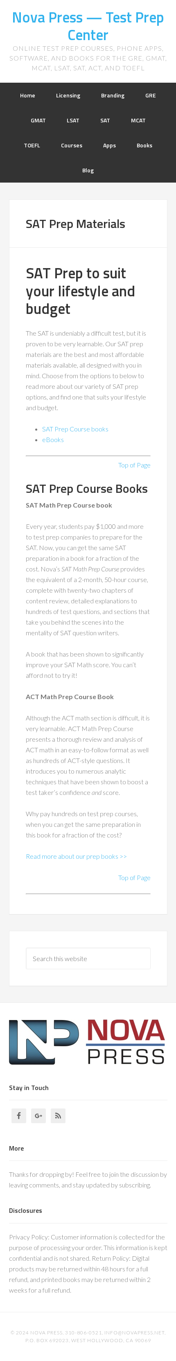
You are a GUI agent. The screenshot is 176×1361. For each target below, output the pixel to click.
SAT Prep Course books (75, 429)
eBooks (53, 439)
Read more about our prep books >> (76, 856)
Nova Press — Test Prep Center (88, 26)
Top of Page (134, 465)
